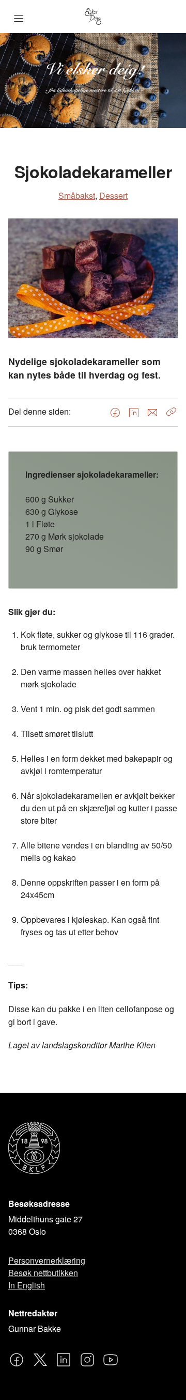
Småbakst (76, 195)
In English (26, 1285)
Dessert (113, 195)
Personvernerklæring (46, 1260)
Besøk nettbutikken (43, 1273)
